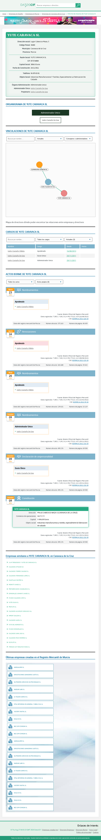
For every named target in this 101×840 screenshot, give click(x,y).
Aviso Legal (93, 830)
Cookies (96, 832)
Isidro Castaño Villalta (16, 251)
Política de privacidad (83, 832)
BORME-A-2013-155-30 (80, 360)
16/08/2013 (71, 251)
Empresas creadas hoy (50, 830)
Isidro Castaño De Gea (39, 88)
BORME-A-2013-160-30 (80, 319)
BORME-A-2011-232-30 (80, 444)
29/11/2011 (71, 256)
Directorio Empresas (67, 830)
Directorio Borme (81, 830)
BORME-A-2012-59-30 (80, 402)
